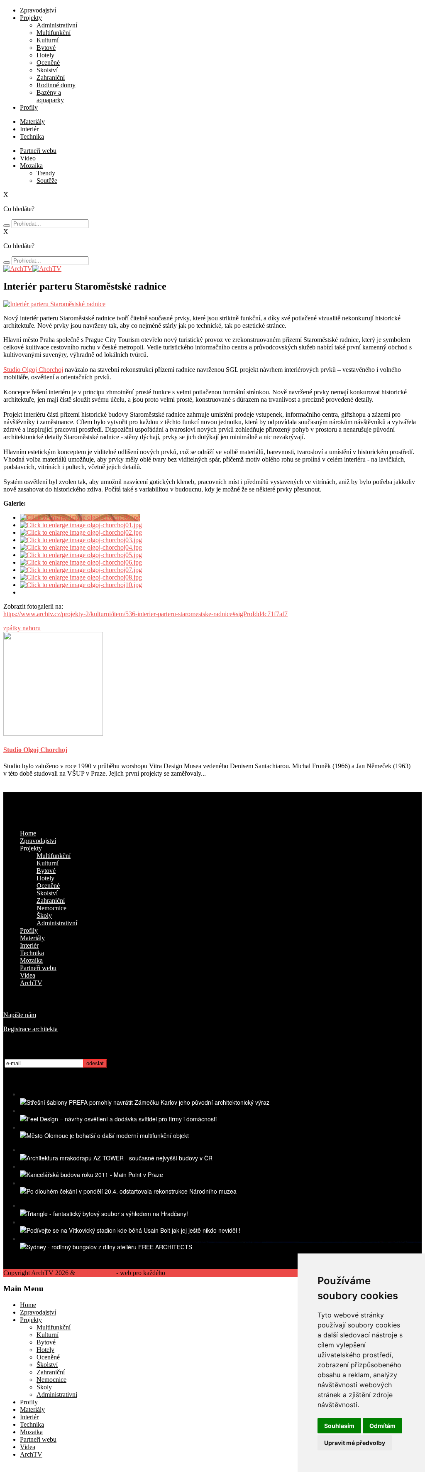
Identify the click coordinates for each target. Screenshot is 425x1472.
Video (28, 158)
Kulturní (48, 40)
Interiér (29, 129)
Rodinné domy (56, 84)
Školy (44, 915)
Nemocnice (51, 908)
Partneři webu (38, 150)
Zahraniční (51, 77)
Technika (32, 136)
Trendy (46, 173)
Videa (27, 975)
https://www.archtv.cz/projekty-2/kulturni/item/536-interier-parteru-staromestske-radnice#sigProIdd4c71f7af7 (145, 613)
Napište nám (19, 1014)
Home (28, 833)
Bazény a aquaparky (50, 96)
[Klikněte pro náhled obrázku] (54, 303)
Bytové (46, 47)
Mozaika (31, 165)
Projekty (31, 17)
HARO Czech (96, 1272)
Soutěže (47, 180)
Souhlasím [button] (339, 1425)
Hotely (45, 55)
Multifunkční (54, 32)
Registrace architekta (30, 1028)
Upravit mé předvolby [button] (354, 1442)
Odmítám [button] (382, 1425)
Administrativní (57, 25)
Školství (47, 70)
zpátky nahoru (22, 628)
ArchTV (31, 982)
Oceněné (48, 62)
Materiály (32, 121)
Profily (29, 107)
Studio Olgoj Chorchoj (33, 369)
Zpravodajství (38, 10)
